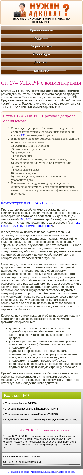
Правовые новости (41, 30)
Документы (41, 62)
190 (23, 135)
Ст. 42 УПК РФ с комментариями (41, 430)
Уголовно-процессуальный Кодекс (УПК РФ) (31, 408)
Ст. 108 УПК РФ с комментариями (22, 462)
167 (28, 219)
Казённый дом (41, 54)
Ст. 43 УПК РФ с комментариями (21, 456)
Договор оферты (66, 471)
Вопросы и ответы (41, 46)
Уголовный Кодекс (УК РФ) (21, 403)
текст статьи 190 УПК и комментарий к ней (41, 224)
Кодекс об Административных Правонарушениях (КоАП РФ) (41, 419)
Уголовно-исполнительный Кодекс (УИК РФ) (31, 414)
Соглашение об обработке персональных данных (32, 471)
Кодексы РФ (41, 70)
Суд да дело (41, 38)
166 (21, 219)
